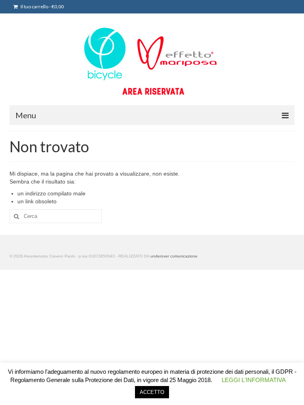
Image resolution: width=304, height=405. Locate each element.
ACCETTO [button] (152, 392)
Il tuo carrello (42, 6)
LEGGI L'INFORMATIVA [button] (254, 380)
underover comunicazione (174, 256)
